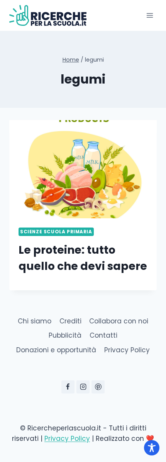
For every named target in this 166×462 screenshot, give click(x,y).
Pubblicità (65, 335)
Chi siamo (34, 321)
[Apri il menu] (149, 15)
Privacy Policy (127, 350)
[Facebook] (68, 386)
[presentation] (83, 169)
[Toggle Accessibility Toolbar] (151, 447)
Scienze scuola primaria (56, 232)
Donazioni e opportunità (56, 350)
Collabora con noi (118, 321)
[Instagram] (83, 386)
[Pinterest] (98, 386)
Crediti (70, 321)
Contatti (103, 335)
